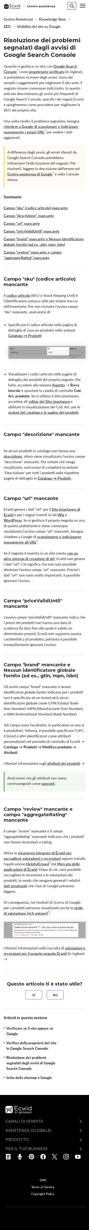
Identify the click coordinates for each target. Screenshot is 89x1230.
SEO (7, 26)
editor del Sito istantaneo (49, 401)
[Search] (72, 6)
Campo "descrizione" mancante (29, 216)
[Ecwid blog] (9, 1156)
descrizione (13, 456)
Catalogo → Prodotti (24, 335)
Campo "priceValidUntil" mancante (32, 231)
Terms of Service (42, 1186)
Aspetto (58, 385)
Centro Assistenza (18, 19)
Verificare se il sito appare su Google (29, 1031)
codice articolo (18, 295)
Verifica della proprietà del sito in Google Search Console (31, 1045)
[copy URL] (32, 285)
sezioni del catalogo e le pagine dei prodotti (43, 412)
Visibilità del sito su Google (39, 26)
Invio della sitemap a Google (29, 1077)
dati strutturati (15, 886)
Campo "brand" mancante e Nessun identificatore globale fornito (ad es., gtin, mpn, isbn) (44, 241)
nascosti (48, 783)
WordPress (13, 520)
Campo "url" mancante (22, 223)
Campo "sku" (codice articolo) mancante (36, 208)
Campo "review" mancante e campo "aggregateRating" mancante (32, 255)
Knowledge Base (52, 19)
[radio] (33, 994)
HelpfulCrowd (37, 864)
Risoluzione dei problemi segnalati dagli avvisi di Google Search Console (30, 1063)
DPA (43, 1180)
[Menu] (82, 5)
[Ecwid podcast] (21, 1156)
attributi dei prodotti (63, 763)
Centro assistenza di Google (29, 174)
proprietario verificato (46, 72)
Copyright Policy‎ (42, 1193)
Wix (61, 515)
